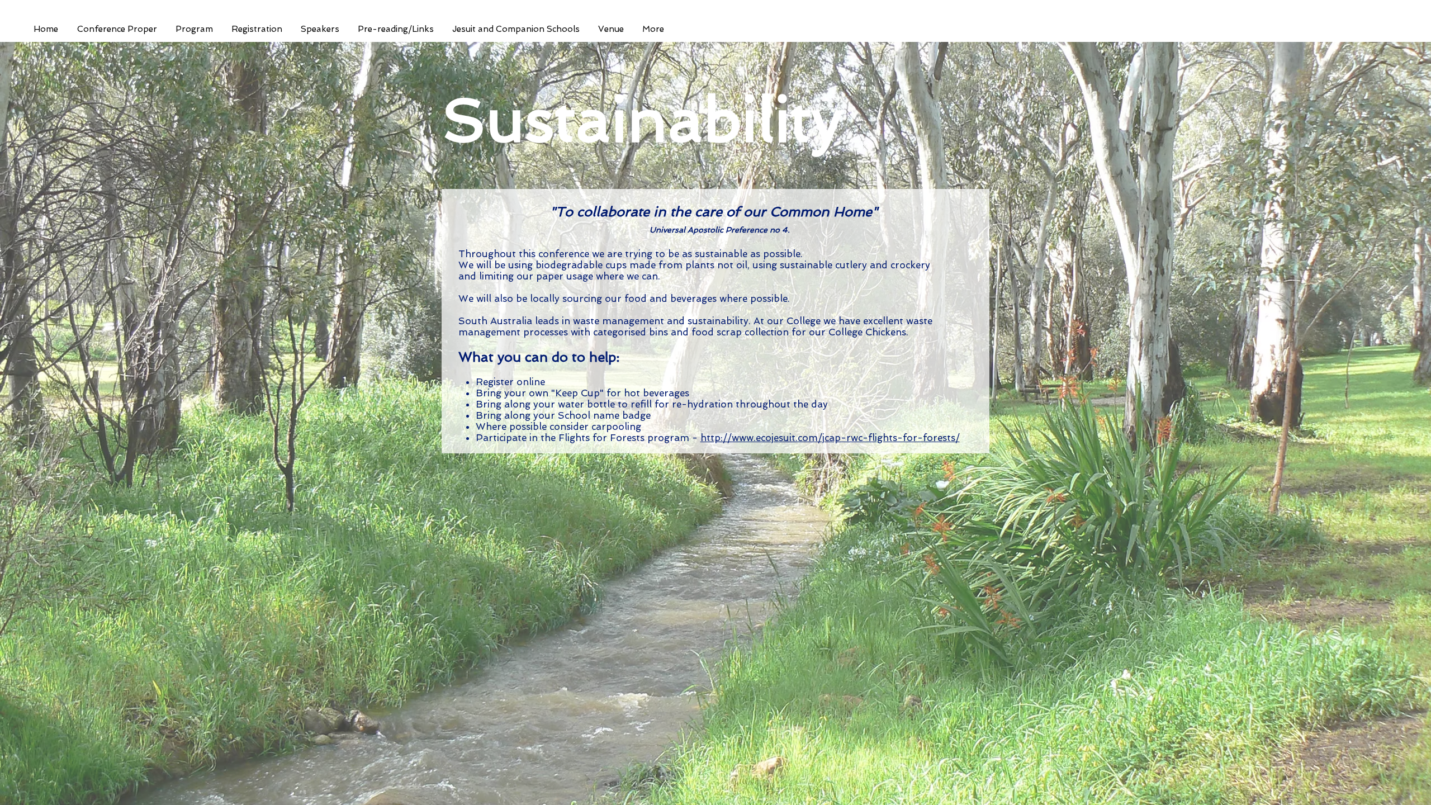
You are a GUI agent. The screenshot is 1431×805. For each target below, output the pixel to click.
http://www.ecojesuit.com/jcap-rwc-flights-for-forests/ (830, 437)
